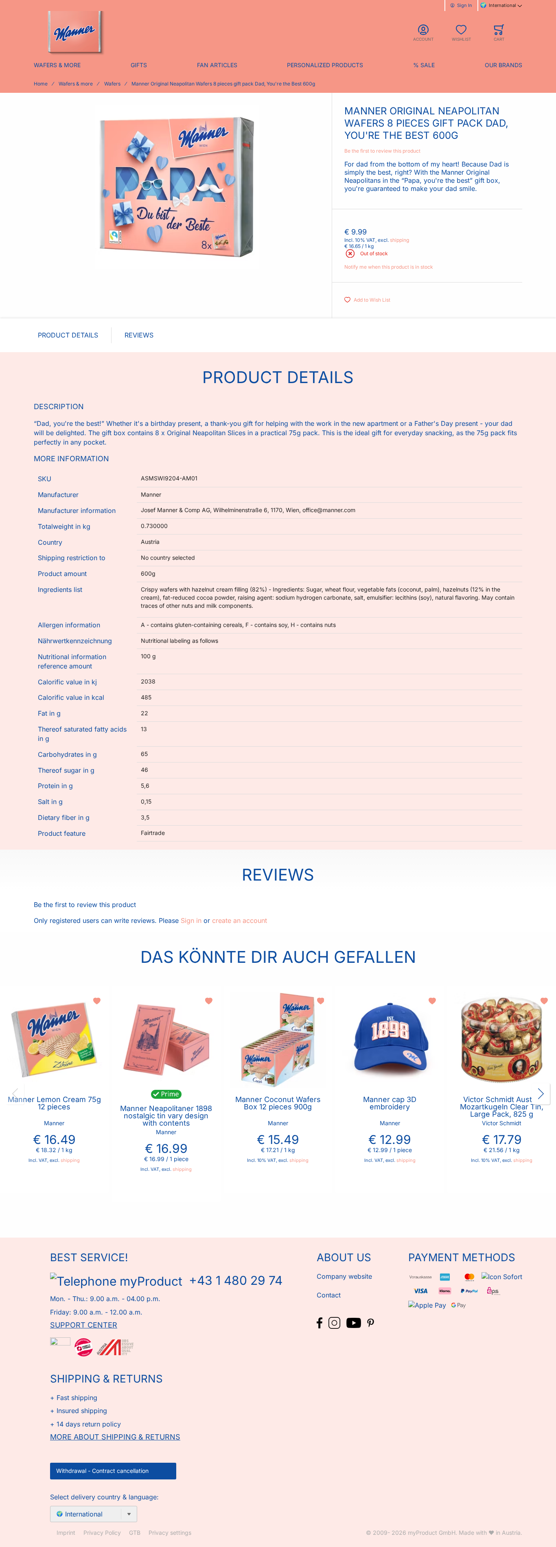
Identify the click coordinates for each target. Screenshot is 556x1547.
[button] (97, 1001)
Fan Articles (217, 64)
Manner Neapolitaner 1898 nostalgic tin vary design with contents (166, 1116)
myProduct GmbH (431, 1532)
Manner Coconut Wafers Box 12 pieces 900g (278, 1103)
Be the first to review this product (382, 151)
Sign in (191, 920)
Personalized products (325, 64)
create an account (239, 920)
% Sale (424, 64)
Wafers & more (57, 64)
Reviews (139, 335)
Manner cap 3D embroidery (389, 1103)
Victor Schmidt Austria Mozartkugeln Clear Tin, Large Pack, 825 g (501, 1107)
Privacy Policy (102, 1532)
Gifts (139, 64)
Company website (344, 1276)
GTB (134, 1532)
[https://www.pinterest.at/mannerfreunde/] (370, 1322)
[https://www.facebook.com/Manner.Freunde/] (320, 1322)
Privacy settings (170, 1532)
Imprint (66, 1532)
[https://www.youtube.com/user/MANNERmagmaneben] (354, 1322)
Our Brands (503, 64)
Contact (329, 1295)
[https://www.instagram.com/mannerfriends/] (335, 1322)
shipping (399, 240)
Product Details (68, 335)
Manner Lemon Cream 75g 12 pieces (54, 1103)
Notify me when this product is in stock (388, 267)
